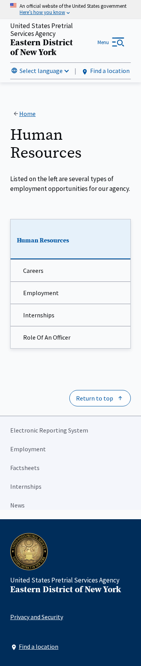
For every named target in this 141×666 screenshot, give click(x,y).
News (17, 505)
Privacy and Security (36, 617)
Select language (41, 71)
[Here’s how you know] (70, 9)
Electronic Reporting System (49, 430)
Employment (41, 293)
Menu (103, 42)
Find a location (110, 71)
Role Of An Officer (46, 337)
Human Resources (43, 240)
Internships (38, 315)
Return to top (94, 398)
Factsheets (25, 468)
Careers (33, 270)
